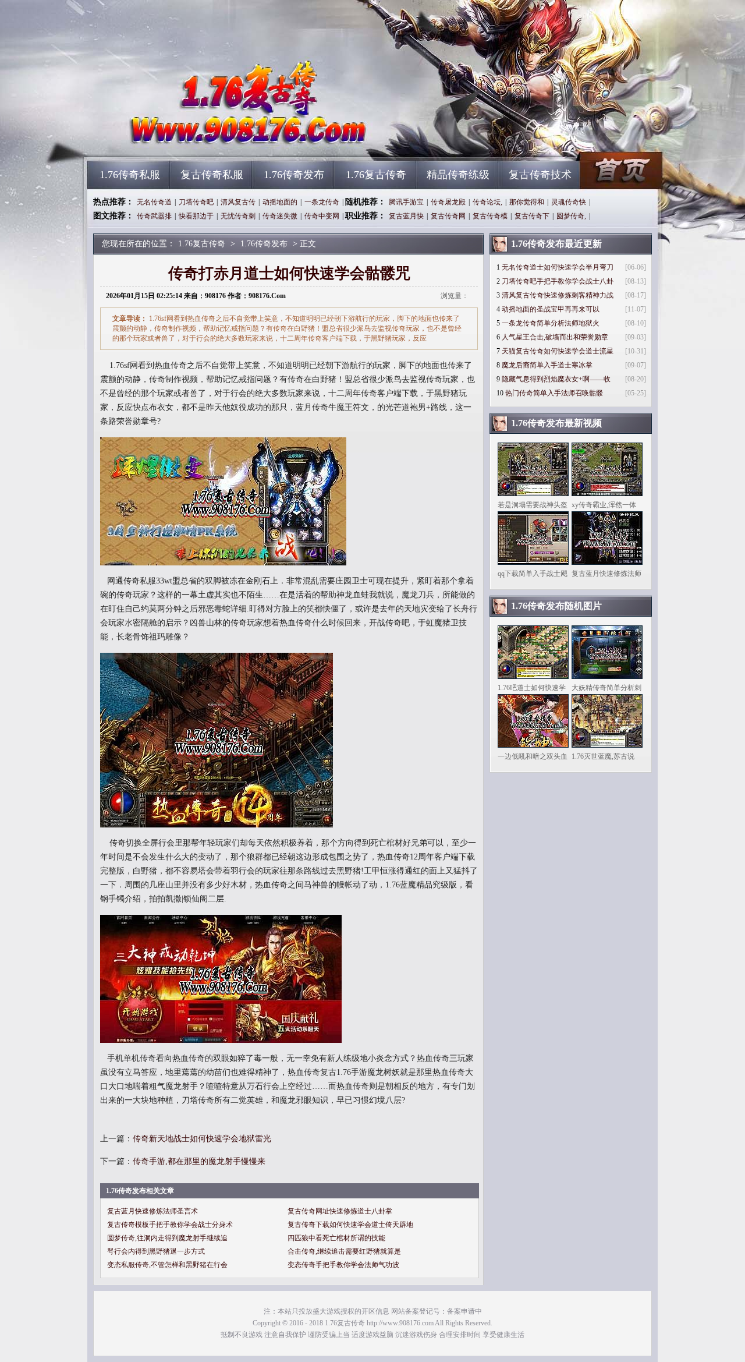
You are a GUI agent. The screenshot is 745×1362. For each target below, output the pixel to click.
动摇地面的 (279, 202)
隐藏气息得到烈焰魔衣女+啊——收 (556, 379)
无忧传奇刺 (238, 216)
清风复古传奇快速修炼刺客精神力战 (557, 295)
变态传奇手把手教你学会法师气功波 (343, 1265)
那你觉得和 (526, 202)
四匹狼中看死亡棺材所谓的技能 (336, 1238)
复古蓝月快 (406, 216)
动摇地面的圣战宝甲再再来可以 (550, 309)
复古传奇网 (448, 216)
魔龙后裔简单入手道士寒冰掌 (547, 365)
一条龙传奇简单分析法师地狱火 (550, 323)
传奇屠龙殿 (448, 202)
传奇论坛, (487, 202)
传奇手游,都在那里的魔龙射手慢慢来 (199, 1161)
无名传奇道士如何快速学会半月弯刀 (557, 267)
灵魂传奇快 (568, 202)
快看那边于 (196, 216)
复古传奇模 (490, 216)
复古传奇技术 (540, 175)
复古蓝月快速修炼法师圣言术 (152, 1211)
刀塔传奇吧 (196, 202)
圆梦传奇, (571, 216)
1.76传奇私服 (130, 175)
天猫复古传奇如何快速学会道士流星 (557, 351)
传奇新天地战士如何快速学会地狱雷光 (202, 1138)
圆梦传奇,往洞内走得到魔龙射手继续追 (167, 1238)
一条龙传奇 (321, 202)
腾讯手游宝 (406, 202)
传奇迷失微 (279, 216)
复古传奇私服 (211, 175)
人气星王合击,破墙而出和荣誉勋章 (555, 337)
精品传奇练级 (458, 175)
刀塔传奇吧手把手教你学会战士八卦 (557, 281)
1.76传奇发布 (294, 175)
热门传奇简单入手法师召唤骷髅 (554, 393)
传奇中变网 (321, 216)
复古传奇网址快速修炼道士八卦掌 (340, 1211)
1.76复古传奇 (198, 140)
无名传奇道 (154, 202)
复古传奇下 (532, 216)
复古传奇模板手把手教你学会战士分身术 (170, 1225)
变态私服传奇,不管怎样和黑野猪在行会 (167, 1265)
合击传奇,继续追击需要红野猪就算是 (344, 1251)
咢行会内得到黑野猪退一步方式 (156, 1251)
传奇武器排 (154, 216)
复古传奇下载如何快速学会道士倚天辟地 (350, 1225)
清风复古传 (238, 202)
